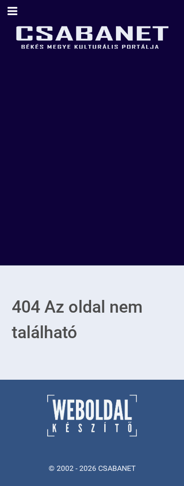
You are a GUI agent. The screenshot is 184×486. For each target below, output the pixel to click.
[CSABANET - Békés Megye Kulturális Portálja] (92, 35)
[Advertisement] (92, 169)
